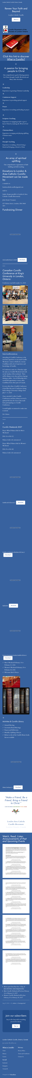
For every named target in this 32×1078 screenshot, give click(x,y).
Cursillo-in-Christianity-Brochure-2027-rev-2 (14, 552)
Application (5, 605)
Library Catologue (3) (8, 787)
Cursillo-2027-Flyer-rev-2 (9, 502)
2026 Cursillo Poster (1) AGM (10, 260)
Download (22, 260)
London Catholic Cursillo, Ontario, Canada (12, 2)
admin (14, 1003)
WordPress (13, 1074)
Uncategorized (21, 1003)
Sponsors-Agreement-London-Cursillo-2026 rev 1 (15, 655)
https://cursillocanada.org (10, 354)
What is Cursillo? (16, 59)
